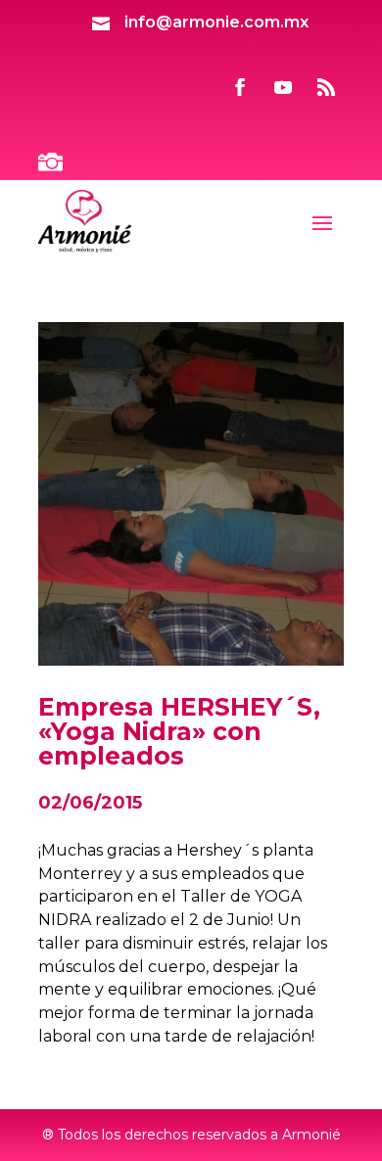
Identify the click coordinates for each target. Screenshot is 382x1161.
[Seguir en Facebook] (240, 87)
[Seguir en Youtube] (283, 87)
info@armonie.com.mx (216, 22)
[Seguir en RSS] (326, 87)
